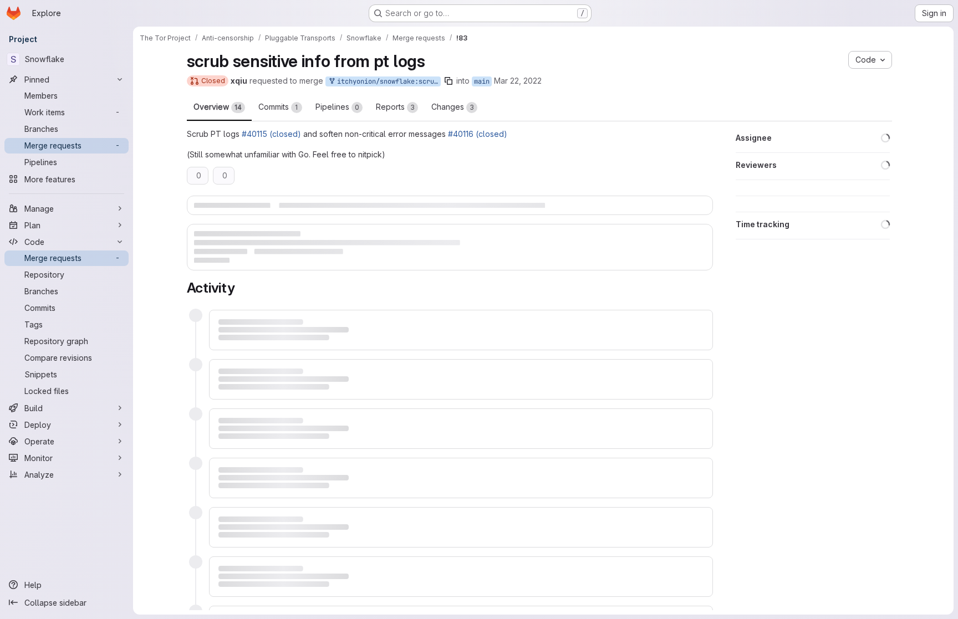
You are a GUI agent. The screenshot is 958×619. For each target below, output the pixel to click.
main (482, 81)
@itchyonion (296, 315)
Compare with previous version (275, 458)
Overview (217, 106)
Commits (278, 106)
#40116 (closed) (477, 134)
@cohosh (378, 336)
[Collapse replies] (220, 512)
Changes (452, 106)
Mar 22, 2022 (518, 80)
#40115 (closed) (271, 134)
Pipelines (337, 106)
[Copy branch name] (448, 81)
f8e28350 (242, 444)
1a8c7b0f (242, 419)
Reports (395, 106)
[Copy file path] (341, 536)
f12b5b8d (242, 431)
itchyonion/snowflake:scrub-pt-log (387, 81)
